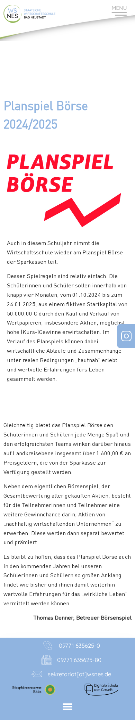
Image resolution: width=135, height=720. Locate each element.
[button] (67, 707)
